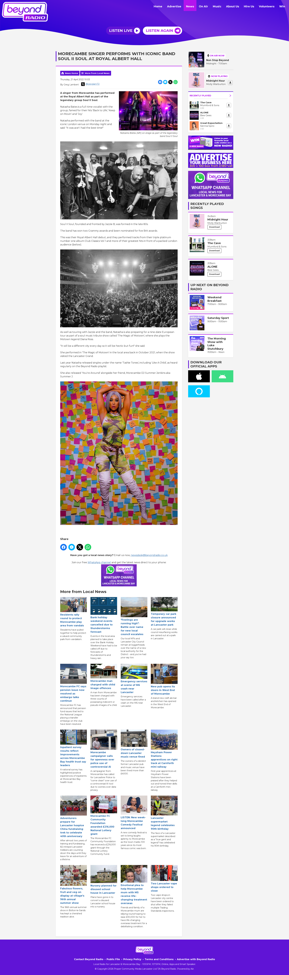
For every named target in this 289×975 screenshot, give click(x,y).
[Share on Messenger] (165, 82)
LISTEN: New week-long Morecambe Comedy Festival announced (133, 823)
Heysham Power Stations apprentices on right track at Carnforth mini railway (164, 759)
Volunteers (266, 6)
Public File (113, 959)
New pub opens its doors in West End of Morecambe (163, 690)
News (190, 6)
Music (217, 6)
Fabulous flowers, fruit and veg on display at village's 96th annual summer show (72, 895)
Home (158, 6)
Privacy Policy (132, 959)
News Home (71, 73)
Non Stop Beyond (217, 60)
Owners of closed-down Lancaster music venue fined (133, 753)
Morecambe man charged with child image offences (102, 685)
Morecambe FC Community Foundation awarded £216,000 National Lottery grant (102, 825)
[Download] (230, 82)
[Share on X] (170, 82)
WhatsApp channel (99, 562)
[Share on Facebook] (160, 82)
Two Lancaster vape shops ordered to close (164, 887)
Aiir (192, 968)
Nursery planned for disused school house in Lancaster (103, 889)
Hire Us (249, 6)
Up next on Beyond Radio (209, 287)
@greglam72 (92, 84)
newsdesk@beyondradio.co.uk (149, 555)
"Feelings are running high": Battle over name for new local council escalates (132, 627)
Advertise (174, 6)
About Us (232, 6)
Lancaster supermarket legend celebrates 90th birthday (163, 823)
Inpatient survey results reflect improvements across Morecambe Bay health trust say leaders (73, 756)
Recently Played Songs (207, 206)
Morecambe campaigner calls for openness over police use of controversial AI (102, 759)
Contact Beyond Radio (88, 959)
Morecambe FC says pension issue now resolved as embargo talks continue (73, 693)
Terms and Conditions (159, 959)
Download (214, 227)
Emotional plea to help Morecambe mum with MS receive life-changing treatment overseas (134, 894)
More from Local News (97, 73)
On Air (203, 6)
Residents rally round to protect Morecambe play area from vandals (72, 620)
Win (282, 6)
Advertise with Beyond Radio (196, 959)
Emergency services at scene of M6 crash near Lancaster (134, 687)
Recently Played (200, 95)
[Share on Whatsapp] (175, 82)
